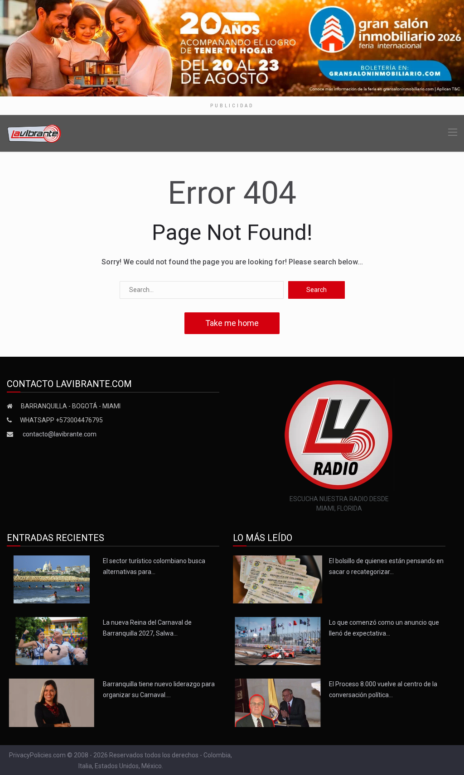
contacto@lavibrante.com (60, 434)
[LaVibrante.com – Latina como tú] (34, 133)
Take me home (232, 323)
